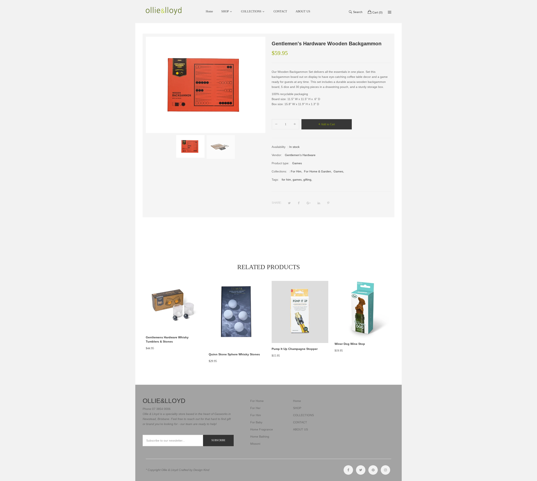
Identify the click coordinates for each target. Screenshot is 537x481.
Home (297, 401)
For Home (257, 401)
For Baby (256, 422)
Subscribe (218, 440)
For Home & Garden (317, 171)
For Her (255, 408)
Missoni (255, 443)
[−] (276, 125)
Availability (278, 147)
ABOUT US (300, 429)
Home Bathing (259, 436)
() (377, 12)
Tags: (275, 179)
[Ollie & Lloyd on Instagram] (385, 470)
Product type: (280, 163)
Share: (277, 202)
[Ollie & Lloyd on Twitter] (360, 470)
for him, (287, 179)
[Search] (389, 12)
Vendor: (277, 155)
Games (338, 171)
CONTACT (300, 422)
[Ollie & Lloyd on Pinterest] (373, 470)
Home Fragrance (261, 429)
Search (357, 12)
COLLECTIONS (251, 11)
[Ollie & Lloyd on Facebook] (348, 470)
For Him (296, 171)
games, (297, 179)
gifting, (307, 179)
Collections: (279, 171)
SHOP (225, 11)
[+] (295, 125)
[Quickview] (201, 324)
